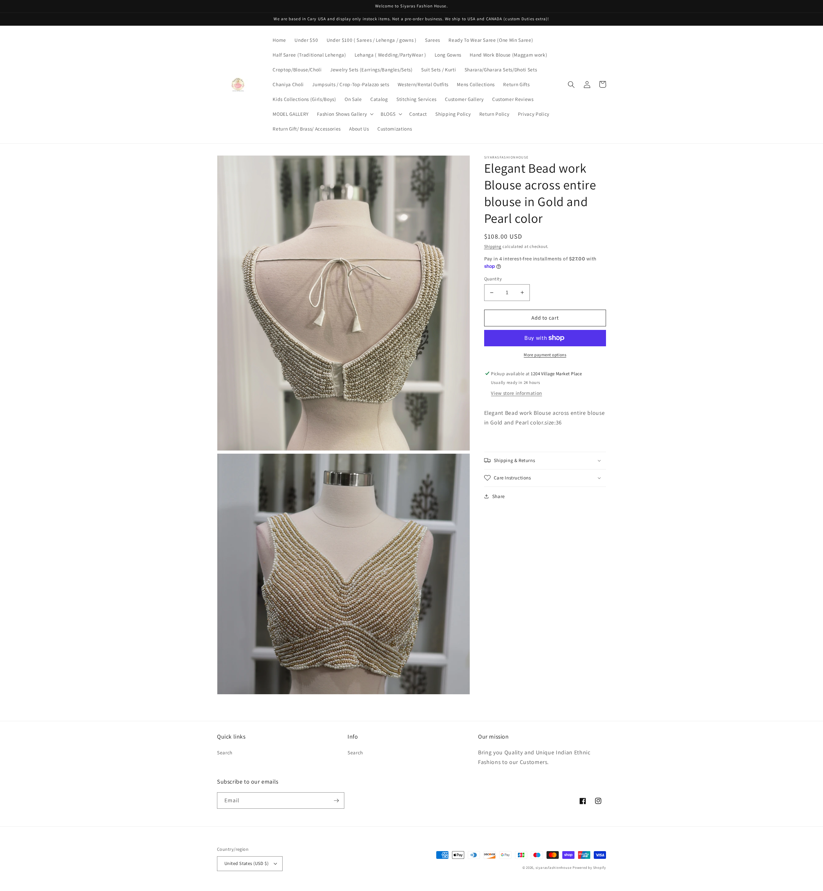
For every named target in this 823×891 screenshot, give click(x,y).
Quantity (493, 279)
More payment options (545, 355)
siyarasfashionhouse (554, 867)
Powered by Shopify (589, 867)
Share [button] (498, 496)
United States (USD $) (246, 863)
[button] (344, 114)
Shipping (493, 246)
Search (224, 752)
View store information (516, 393)
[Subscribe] (336, 800)
